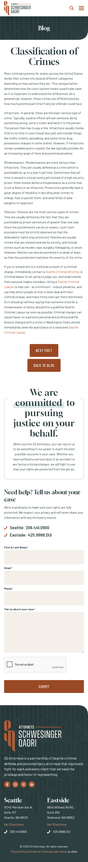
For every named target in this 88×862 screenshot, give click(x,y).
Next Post (44, 350)
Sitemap (47, 851)
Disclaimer (34, 851)
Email (8, 568)
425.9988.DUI (40, 534)
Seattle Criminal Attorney (62, 272)
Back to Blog (44, 365)
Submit (43, 686)
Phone (8, 588)
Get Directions (14, 824)
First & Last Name (16, 547)
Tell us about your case (19, 609)
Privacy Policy (19, 851)
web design (60, 851)
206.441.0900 (37, 527)
